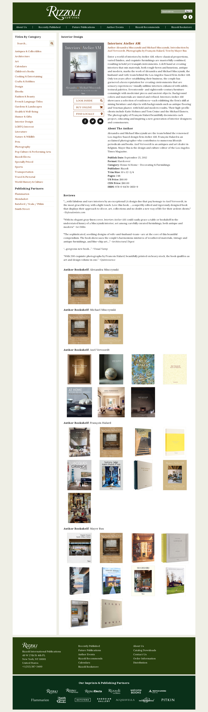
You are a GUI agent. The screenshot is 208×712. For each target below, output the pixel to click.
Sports (19, 166)
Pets (17, 141)
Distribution (140, 662)
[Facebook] (190, 17)
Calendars (21, 66)
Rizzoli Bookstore (88, 666)
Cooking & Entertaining (28, 76)
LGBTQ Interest (24, 126)
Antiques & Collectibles (28, 51)
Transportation (24, 171)
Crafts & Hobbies (25, 81)
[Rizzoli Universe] (72, 691)
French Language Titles (29, 101)
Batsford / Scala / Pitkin (29, 203)
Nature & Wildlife (25, 136)
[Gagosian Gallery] (104, 700)
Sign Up (189, 11)
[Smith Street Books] (61, 700)
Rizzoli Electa (22, 156)
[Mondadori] (157, 691)
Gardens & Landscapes (28, 106)
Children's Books (24, 71)
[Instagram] (185, 17)
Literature (21, 131)
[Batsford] (82, 700)
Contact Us (140, 654)
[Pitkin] (168, 700)
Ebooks (19, 91)
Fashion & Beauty (25, 96)
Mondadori (21, 198)
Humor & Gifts (23, 116)
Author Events (86, 654)
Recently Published (89, 645)
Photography (22, 146)
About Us (138, 645)
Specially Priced (24, 161)
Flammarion (22, 193)
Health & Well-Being (26, 111)
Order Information (144, 658)
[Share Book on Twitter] (93, 121)
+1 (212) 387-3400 (32, 666)
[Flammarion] (40, 700)
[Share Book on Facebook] (85, 121)
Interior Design (24, 121)
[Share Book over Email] (100, 121)
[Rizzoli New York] (64, 13)
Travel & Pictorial (25, 176)
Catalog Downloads (144, 650)
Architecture (22, 56)
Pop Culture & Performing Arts (33, 151)
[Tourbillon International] (146, 700)
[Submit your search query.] (52, 43)
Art (17, 61)
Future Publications (89, 650)
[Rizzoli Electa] (93, 691)
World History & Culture (29, 181)
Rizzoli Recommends (90, 658)
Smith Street (22, 208)
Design (19, 86)
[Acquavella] (125, 700)
